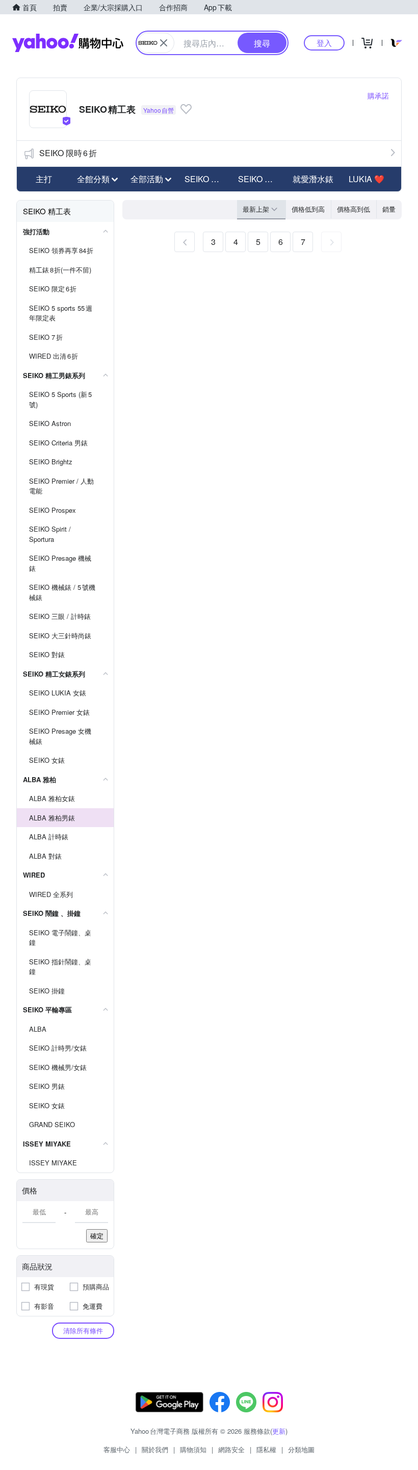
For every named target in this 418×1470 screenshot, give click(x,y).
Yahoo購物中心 (67, 43)
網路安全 (231, 1449)
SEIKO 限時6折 (68, 153)
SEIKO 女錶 (259, 179)
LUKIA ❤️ (366, 179)
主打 (44, 179)
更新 (278, 1431)
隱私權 (266, 1449)
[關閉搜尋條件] (164, 43)
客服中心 (116, 1449)
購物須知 (193, 1449)
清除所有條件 (83, 1330)
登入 (324, 42)
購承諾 (378, 95)
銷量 (389, 209)
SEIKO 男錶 (206, 179)
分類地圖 (301, 1449)
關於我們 (155, 1449)
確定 (96, 1235)
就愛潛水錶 (313, 179)
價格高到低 (353, 209)
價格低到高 (308, 209)
